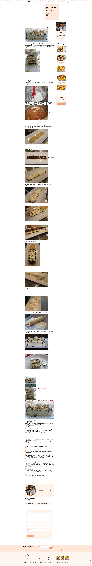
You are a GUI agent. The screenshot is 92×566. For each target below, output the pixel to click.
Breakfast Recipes (39, 555)
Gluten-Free (49, 559)
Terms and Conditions (51, 562)
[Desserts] (58, 1)
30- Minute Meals (50, 555)
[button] (65, 2)
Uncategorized (48, 13)
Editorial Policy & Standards (42, 562)
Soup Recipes (40, 559)
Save (52, 400)
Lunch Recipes (40, 556)
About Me (25, 562)
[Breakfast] (48, 1)
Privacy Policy (34, 562)
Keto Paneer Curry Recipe (61, 72)
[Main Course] (62, 1)
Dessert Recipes (40, 557)
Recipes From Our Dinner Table (44, 388)
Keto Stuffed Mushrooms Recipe (61, 63)
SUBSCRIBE (50, 547)
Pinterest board (47, 400)
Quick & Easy (50, 557)
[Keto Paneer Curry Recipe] (61, 69)
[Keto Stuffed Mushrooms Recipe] (61, 58)
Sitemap (66, 562)
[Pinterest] (61, 550)
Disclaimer (62, 562)
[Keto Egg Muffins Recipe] (61, 87)
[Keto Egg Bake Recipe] (61, 78)
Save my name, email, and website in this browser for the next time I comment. (38, 532)
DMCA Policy (58, 562)
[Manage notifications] (90, 564)
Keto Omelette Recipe (61, 52)
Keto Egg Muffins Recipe (61, 91)
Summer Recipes (50, 556)
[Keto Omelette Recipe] (61, 49)
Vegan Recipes (50, 558)
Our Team (29, 562)
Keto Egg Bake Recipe (61, 82)
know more (61, 38)
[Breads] (44, 1)
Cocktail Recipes (40, 558)
